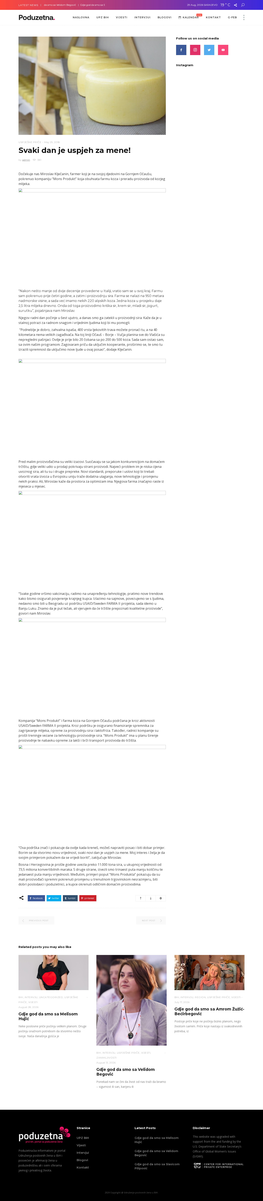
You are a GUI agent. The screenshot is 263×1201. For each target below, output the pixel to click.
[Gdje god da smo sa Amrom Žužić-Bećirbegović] (209, 972)
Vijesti (81, 1145)
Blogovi (82, 1160)
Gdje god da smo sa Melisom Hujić (157, 1140)
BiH (20, 997)
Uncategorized (51, 997)
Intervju (31, 997)
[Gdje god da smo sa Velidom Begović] (131, 1000)
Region (200, 997)
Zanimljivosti (106, 1057)
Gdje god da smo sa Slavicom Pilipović (83, 4)
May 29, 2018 (52, 142)
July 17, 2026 (181, 1002)
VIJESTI (33, 1002)
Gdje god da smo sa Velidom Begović (156, 1153)
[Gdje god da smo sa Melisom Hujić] (53, 972)
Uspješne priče (29, 142)
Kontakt (83, 1167)
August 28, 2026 (28, 1007)
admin (26, 159)
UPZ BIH (83, 1138)
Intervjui (83, 1153)
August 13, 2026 (105, 1062)
